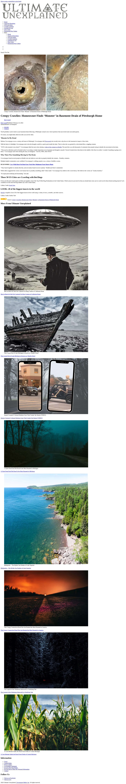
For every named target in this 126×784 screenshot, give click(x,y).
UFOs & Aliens (8, 25)
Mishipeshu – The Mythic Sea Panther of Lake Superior (16, 568)
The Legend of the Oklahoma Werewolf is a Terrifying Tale (17, 692)
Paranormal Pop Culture (10, 31)
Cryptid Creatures (9, 26)
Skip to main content (6, 1)
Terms (5, 761)
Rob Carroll (4, 123)
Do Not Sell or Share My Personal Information (16, 769)
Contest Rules (8, 763)
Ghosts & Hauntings (9, 23)
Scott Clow (12, 185)
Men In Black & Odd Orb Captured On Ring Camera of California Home (21, 294)
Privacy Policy (8, 764)
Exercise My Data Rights (11, 768)
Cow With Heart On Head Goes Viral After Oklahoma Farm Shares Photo (31, 164)
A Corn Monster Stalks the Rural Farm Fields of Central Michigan (18, 754)
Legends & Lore (8, 28)
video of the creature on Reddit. (53, 147)
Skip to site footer (16, 1)
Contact (6, 771)
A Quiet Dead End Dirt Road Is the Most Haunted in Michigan (18, 471)
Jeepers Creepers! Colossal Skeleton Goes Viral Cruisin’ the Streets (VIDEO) (22, 418)
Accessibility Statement (10, 766)
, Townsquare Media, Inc (22, 782)
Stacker (3, 192)
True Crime (7, 29)
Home (5, 22)
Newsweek (48, 141)
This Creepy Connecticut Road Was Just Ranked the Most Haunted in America (22, 630)
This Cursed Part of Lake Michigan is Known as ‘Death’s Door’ (18, 356)
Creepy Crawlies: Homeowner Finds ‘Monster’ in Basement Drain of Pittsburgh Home (35, 200)
